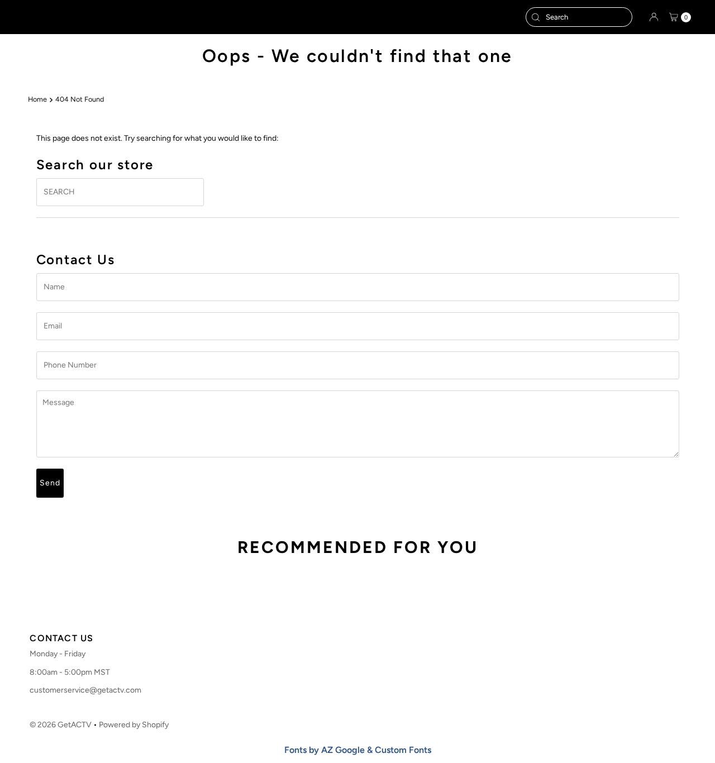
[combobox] (578, 17)
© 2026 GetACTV (61, 724)
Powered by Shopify (134, 724)
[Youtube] (376, 608)
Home (37, 99)
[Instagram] (354, 608)
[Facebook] (335, 608)
